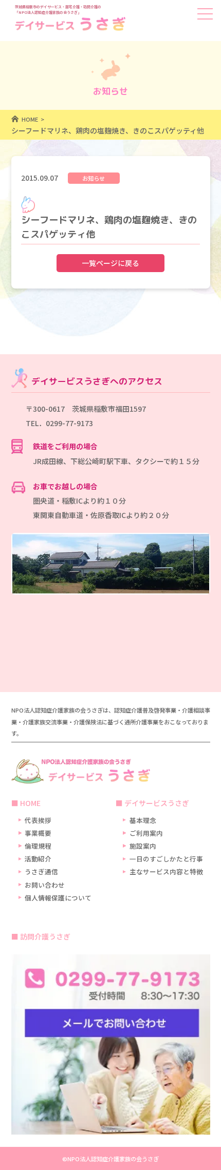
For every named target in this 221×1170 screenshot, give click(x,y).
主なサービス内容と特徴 (166, 871)
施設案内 (143, 846)
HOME (30, 803)
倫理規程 (38, 846)
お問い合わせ (45, 885)
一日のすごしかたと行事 (166, 859)
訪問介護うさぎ (45, 936)
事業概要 (38, 833)
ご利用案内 (146, 833)
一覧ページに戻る (110, 263)
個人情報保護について (58, 898)
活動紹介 (38, 859)
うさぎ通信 (41, 871)
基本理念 (143, 820)
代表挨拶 (38, 820)
